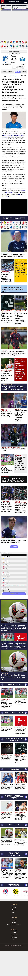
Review (24, 71)
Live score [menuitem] (11, 2)
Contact (14, 909)
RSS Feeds (14, 937)
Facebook (14, 935)
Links (14, 939)
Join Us (14, 912)
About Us (14, 907)
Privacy (14, 922)
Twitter (14, 932)
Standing (10, 71)
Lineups (4, 71)
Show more (14, 546)
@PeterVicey (12, 75)
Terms (14, 920)
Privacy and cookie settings (14, 924)
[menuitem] (3, 1)
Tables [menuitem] (18, 2)
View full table (14, 593)
